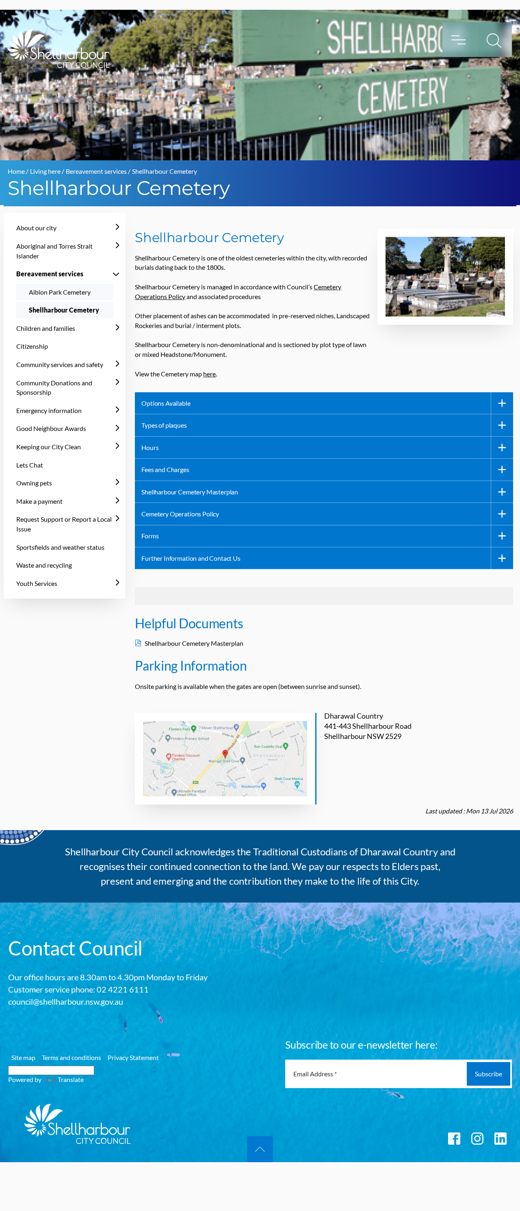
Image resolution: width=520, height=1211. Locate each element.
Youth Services (36, 583)
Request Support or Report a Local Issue (64, 524)
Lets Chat (29, 465)
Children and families (45, 328)
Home (16, 171)
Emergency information (49, 410)
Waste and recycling (44, 565)
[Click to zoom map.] (225, 758)
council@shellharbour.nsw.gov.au (65, 1001)
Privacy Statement (133, 1057)
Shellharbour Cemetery (64, 310)
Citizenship (32, 346)
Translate (71, 1079)
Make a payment (39, 501)
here (209, 374)
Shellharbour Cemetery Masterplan (196, 643)
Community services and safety (59, 364)
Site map (23, 1057)
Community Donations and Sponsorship (54, 387)
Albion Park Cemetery (60, 292)
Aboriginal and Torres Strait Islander (54, 251)
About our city (36, 228)
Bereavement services (96, 171)
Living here (45, 171)
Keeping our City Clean (48, 446)
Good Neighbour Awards (51, 428)
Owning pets (34, 483)
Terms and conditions (71, 1057)
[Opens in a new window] (454, 1137)
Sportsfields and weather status (60, 547)
